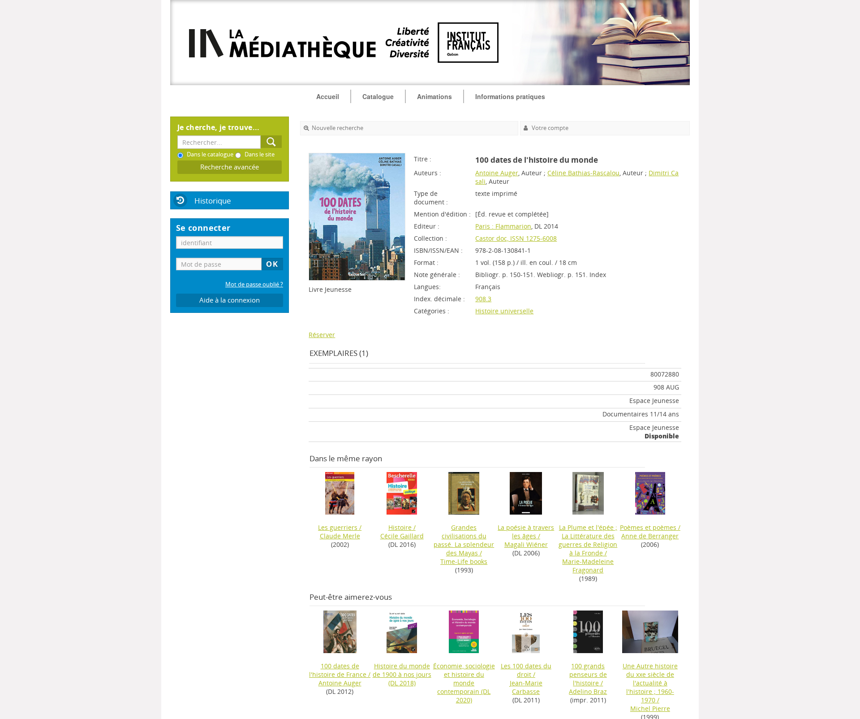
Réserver (322, 334)
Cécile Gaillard (402, 536)
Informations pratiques (510, 96)
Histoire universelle (504, 311)
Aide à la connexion (229, 300)
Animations (434, 96)
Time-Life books (463, 561)
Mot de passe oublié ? (254, 284)
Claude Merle (340, 536)
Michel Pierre (650, 708)
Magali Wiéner (526, 544)
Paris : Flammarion (503, 226)
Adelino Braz (588, 691)
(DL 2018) (402, 674)
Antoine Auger (496, 173)
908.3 (483, 299)
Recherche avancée (229, 167)
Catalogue (378, 96)
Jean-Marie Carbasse (526, 687)
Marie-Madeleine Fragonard (588, 565)
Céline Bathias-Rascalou (583, 173)
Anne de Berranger (650, 536)
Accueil (327, 96)
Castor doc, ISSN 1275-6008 (516, 238)
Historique (212, 200)
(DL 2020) (464, 683)
